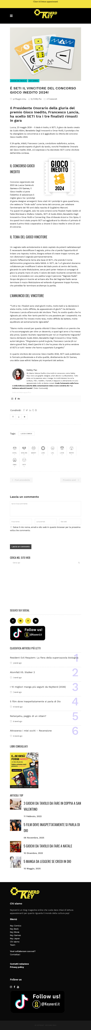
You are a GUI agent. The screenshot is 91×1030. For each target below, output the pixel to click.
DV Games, (24, 188)
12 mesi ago (17, 736)
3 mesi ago (17, 663)
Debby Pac (37, 99)
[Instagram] (12, 399)
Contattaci (15, 954)
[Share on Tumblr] (33, 410)
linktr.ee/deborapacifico (21, 392)
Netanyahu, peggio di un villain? (28, 716)
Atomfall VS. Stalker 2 (22, 672)
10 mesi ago (18, 707)
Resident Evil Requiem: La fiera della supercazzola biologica (44, 657)
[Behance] (19, 399)
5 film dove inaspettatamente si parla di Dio (35, 701)
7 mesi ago (17, 677)
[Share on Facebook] (24, 410)
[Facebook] (15, 399)
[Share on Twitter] (27, 410)
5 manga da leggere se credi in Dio (47, 861)
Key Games (15, 935)
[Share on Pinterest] (36, 410)
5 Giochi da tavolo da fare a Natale (48, 846)
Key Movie (14, 932)
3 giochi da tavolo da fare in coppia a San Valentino (52, 806)
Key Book (14, 929)
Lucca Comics (26, 433)
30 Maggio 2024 (19, 99)
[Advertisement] (45, 587)
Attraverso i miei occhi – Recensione (31, 730)
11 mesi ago (17, 721)
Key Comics (15, 925)
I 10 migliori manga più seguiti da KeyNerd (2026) (38, 686)
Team (12, 945)
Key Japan (15, 938)
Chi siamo (14, 941)
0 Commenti (52, 99)
